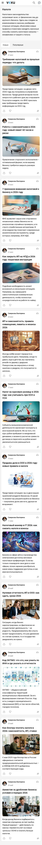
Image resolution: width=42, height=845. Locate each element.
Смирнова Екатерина (16, 52)
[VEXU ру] (10, 2)
